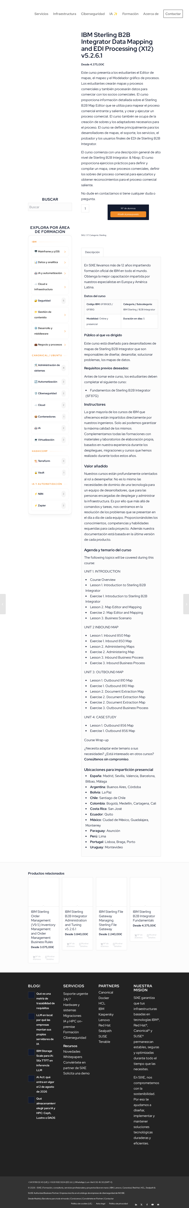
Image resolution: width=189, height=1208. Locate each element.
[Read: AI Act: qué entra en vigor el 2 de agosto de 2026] (31, 1078)
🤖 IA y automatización (48, 273)
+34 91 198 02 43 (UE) (38, 1182)
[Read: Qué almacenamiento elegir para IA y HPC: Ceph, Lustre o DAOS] (31, 1100)
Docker (104, 998)
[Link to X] (141, 1203)
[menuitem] (41, 14)
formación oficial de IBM (102, 271)
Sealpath (105, 1031)
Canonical (106, 992)
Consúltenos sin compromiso (106, 759)
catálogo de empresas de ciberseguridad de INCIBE (102, 1193)
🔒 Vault (49, 472)
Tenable (104, 1042)
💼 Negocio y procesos (48, 344)
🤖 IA (49, 428)
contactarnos (109, 193)
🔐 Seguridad (49, 300)
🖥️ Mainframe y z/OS (47, 251)
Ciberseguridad (74, 1037)
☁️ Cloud (49, 405)
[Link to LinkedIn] (136, 1203)
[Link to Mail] (158, 1203)
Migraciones (72, 1015)
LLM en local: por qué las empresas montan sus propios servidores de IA (45, 1029)
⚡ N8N (49, 493)
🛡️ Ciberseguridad (49, 393)
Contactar (109, 1198)
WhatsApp (79, 1182)
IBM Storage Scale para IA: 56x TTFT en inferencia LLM (45, 1060)
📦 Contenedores (49, 416)
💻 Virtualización (49, 439)
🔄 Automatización (49, 381)
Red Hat (105, 1025)
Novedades (71, 1051)
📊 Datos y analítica (46, 262)
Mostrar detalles (50, 957)
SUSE (103, 1036)
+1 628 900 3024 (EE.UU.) (61, 1182)
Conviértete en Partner (92, 1198)
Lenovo (104, 1020)
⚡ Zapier (49, 505)
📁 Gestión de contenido (42, 314)
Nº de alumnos (128, 208)
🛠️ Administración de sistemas (49, 367)
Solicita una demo (76, 1073)
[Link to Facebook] (147, 1203)
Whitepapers (72, 1057)
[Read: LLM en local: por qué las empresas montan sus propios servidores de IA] (31, 1016)
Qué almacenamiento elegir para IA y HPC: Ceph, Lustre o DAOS (47, 1108)
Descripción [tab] (92, 252)
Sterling (102, 235)
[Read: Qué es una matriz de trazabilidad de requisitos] (31, 995)
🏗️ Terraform (49, 461)
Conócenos (75, 1198)
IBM (101, 1009)
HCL (102, 1003)
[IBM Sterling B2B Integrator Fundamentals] (3, 604)
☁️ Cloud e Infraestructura (43, 286)
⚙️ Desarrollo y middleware (43, 330)
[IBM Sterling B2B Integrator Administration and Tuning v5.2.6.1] (186, 604)
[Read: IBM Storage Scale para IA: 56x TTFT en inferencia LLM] (31, 1052)
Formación (71, 1032)
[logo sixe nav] (22, 14)
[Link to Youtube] (152, 1203)
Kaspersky (106, 1014)
